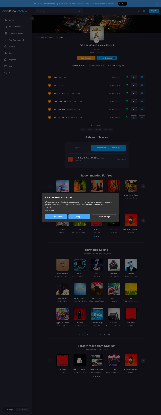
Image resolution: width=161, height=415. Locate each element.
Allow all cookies (56, 217)
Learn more (49, 210)
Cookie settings (104, 217)
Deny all (79, 217)
